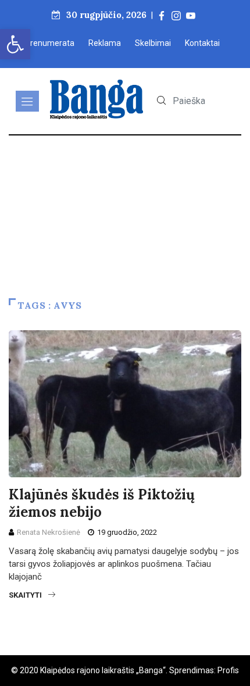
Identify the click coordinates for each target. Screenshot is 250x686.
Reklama (104, 43)
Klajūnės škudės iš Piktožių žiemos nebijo (102, 503)
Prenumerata (49, 43)
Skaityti (25, 595)
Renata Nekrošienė (48, 532)
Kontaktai (202, 43)
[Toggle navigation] (27, 101)
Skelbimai (153, 43)
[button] (15, 44)
